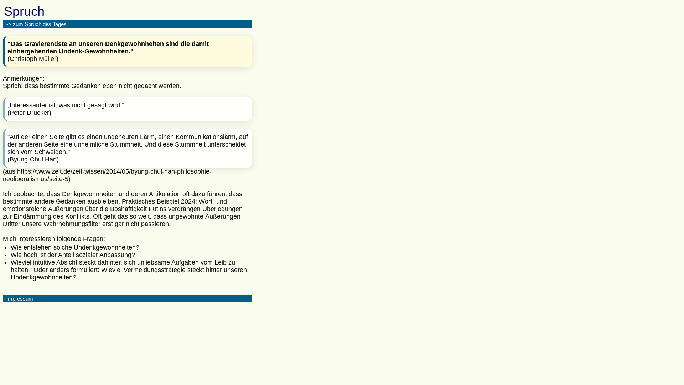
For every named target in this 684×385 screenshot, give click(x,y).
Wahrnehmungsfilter (71, 223)
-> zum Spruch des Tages (36, 24)
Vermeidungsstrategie (155, 269)
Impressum (19, 299)
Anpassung (115, 254)
